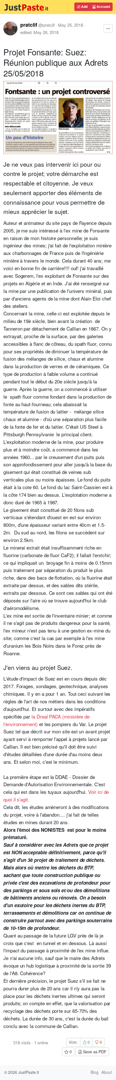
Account (103, 6)
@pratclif (46, 25)
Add (84, 6)
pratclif (28, 24)
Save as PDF (94, 1051)
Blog (95, 1072)
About (106, 1072)
